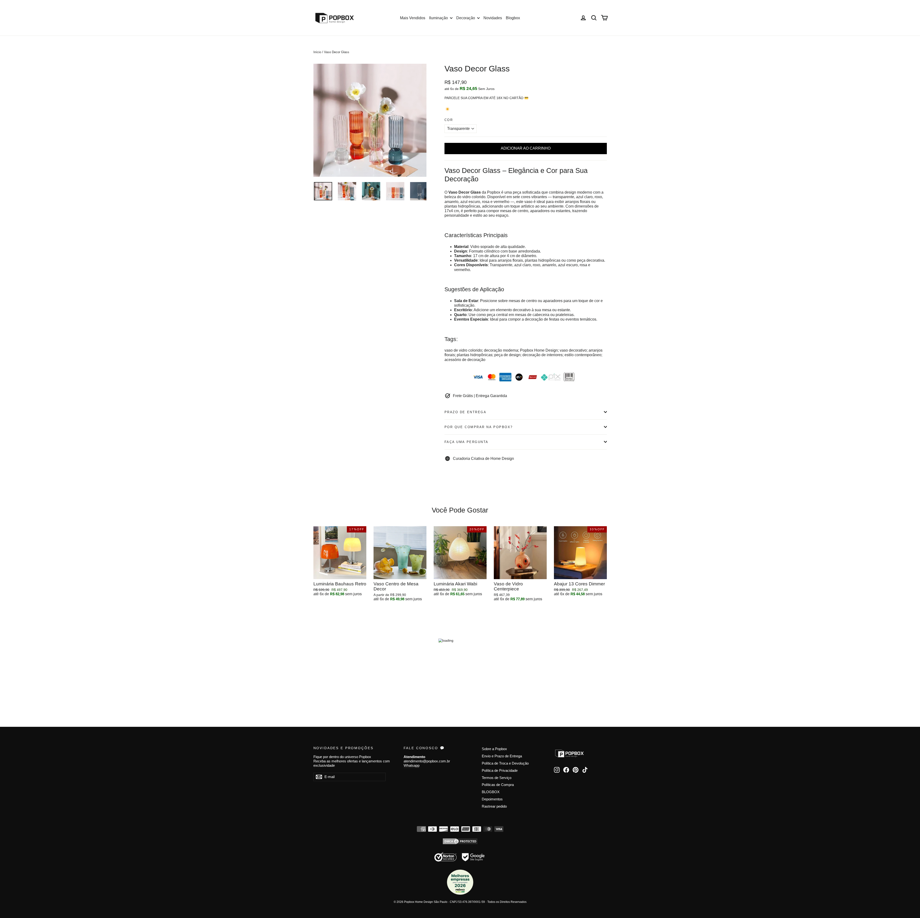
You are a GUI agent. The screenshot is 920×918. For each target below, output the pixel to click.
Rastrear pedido (494, 806)
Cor (448, 120)
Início (317, 52)
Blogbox (513, 18)
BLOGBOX (491, 792)
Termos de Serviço (496, 778)
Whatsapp (411, 765)
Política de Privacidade (500, 770)
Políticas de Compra (498, 785)
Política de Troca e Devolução (505, 763)
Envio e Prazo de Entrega (502, 756)
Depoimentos (492, 799)
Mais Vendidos (412, 18)
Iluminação (439, 18)
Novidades (492, 18)
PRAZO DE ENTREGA (465, 412)
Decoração (466, 18)
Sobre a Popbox (494, 749)
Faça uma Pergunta (466, 442)
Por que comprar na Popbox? (478, 427)
